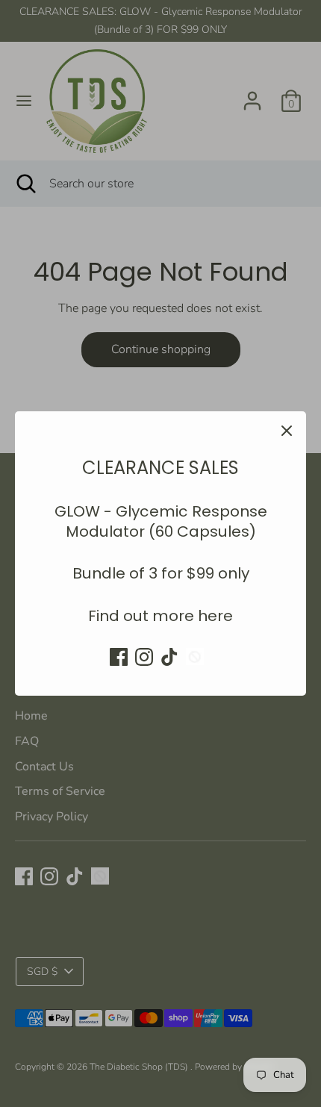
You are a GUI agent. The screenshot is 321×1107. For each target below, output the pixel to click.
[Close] (286, 430)
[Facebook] (119, 657)
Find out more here (160, 615)
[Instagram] (144, 657)
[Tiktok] (169, 657)
